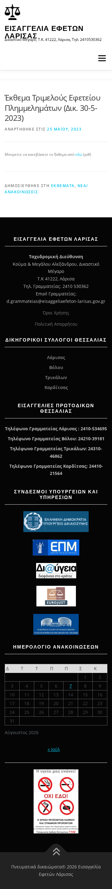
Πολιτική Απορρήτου (56, 324)
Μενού (101, 58)
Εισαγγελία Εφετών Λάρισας (44, 32)
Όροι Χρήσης (56, 313)
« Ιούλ (54, 749)
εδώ (79, 154)
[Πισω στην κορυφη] (56, 852)
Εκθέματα (63, 185)
